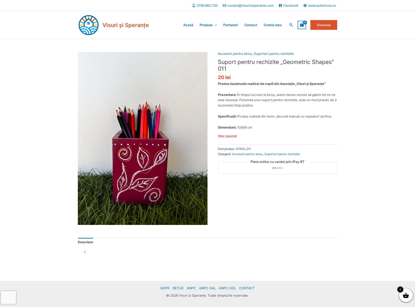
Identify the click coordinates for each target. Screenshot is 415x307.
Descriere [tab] (85, 242)
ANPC (191, 288)
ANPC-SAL (207, 288)
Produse (206, 25)
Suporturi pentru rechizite (274, 54)
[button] (291, 25)
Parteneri (230, 25)
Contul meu (273, 25)
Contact (250, 25)
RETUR (178, 288)
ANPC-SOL (227, 288)
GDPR (164, 288)
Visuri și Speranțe (125, 25)
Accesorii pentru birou (235, 54)
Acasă (188, 25)
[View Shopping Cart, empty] (302, 25)
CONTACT (247, 288)
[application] (215, 25)
